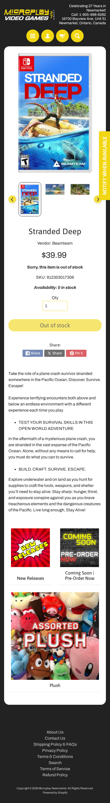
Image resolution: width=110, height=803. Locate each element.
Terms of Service (55, 769)
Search (55, 762)
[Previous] (12, 199)
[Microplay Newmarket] (29, 14)
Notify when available (104, 165)
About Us (55, 732)
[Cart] (62, 36)
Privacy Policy (55, 750)
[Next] (98, 199)
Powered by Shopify (55, 792)
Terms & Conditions (55, 756)
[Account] (47, 36)
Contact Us (55, 738)
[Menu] (32, 36)
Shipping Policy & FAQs (55, 744)
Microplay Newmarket (52, 788)
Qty (55, 297)
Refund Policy (55, 775)
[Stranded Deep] (30, 199)
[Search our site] (77, 36)
